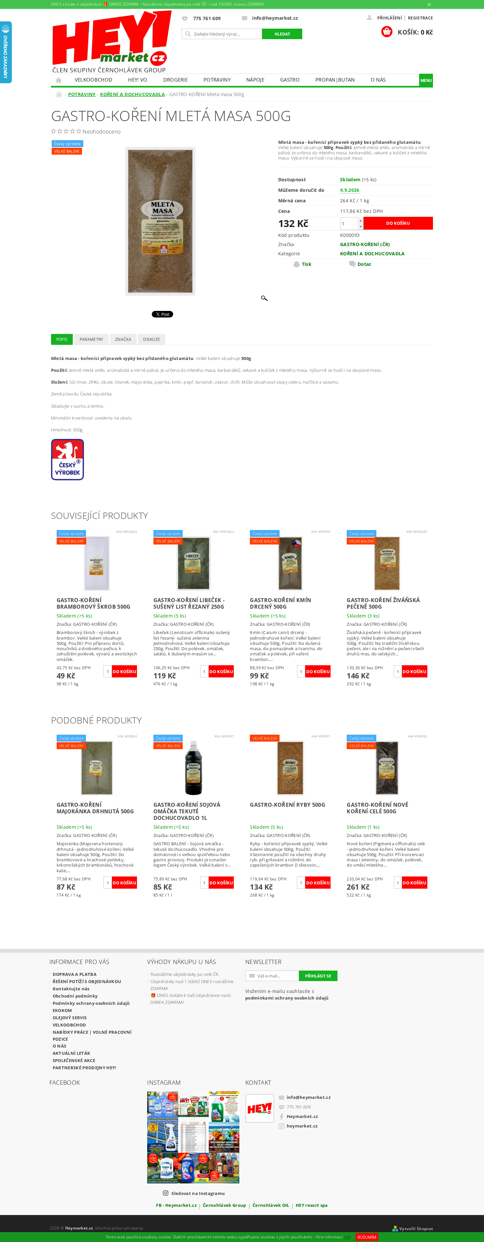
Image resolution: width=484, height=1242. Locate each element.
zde (347, 1237)
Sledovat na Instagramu (198, 1193)
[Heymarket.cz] (112, 41)
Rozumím (367, 1237)
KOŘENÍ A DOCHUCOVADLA (372, 253)
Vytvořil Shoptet (416, 1228)
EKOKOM (62, 1010)
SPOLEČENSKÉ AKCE (74, 1060)
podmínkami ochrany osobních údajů (287, 998)
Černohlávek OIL (271, 1205)
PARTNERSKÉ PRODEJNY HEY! (85, 1068)
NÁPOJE (255, 79)
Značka (123, 339)
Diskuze (151, 339)
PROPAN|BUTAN (335, 79)
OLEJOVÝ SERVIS (70, 1018)
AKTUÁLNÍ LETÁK (71, 1053)
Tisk (306, 264)
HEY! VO (137, 79)
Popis (62, 339)
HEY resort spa (312, 1205)
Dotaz (364, 264)
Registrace (420, 18)
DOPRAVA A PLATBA (74, 974)
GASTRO (290, 79)
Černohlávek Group (224, 1205)
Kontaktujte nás (71, 989)
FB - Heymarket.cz (176, 1205)
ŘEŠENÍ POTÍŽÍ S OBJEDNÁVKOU (87, 981)
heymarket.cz (302, 1126)
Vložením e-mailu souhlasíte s (287, 994)
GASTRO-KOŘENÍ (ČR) (365, 244)
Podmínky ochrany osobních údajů (91, 1003)
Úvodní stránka (59, 80)
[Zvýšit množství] (360, 220)
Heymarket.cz (302, 1116)
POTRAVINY (216, 79)
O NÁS (378, 79)
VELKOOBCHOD (94, 79)
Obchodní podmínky (75, 996)
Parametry (91, 339)
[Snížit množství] (360, 226)
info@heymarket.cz (309, 1097)
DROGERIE (175, 79)
